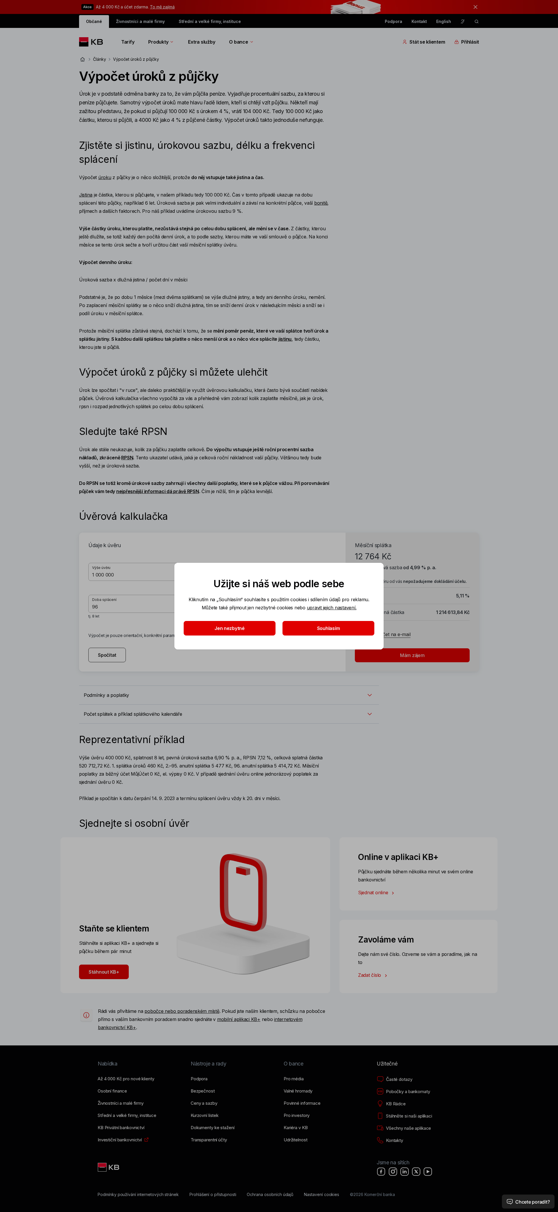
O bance (238, 42)
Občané (94, 21)
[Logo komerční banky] (93, 42)
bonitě (320, 203)
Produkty (158, 42)
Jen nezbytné (229, 628)
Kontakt (419, 21)
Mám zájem (412, 655)
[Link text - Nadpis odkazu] (109, 1167)
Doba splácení (104, 599)
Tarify (127, 42)
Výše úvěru (101, 567)
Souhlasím (328, 628)
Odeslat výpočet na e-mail (382, 634)
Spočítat (107, 655)
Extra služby (201, 42)
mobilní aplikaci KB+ (238, 1019)
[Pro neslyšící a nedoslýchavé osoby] (462, 21)
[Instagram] (393, 1171)
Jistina (85, 195)
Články (99, 59)
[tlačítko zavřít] (474, 7)
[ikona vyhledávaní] (476, 21)
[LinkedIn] (404, 1171)
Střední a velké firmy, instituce (210, 21)
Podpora (393, 21)
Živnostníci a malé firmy (140, 21)
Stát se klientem (427, 42)
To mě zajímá (162, 6)
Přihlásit (470, 42)
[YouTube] (427, 1171)
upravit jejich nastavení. (332, 608)
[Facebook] (381, 1171)
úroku (104, 177)
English (443, 21)
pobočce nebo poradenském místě (181, 1011)
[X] (416, 1171)
